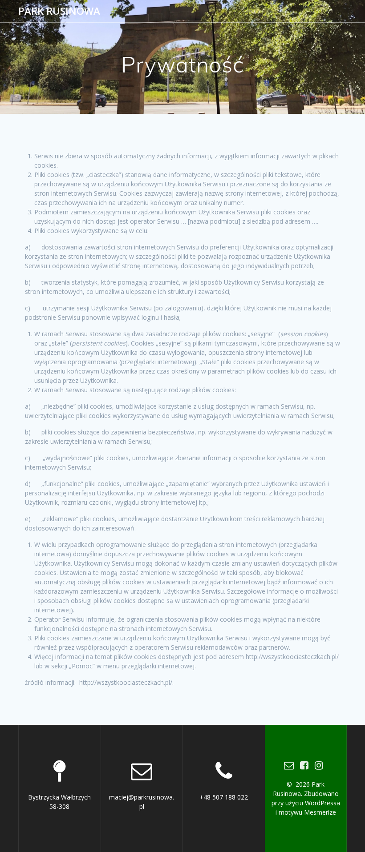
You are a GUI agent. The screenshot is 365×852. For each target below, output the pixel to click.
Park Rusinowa (59, 11)
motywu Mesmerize (307, 812)
